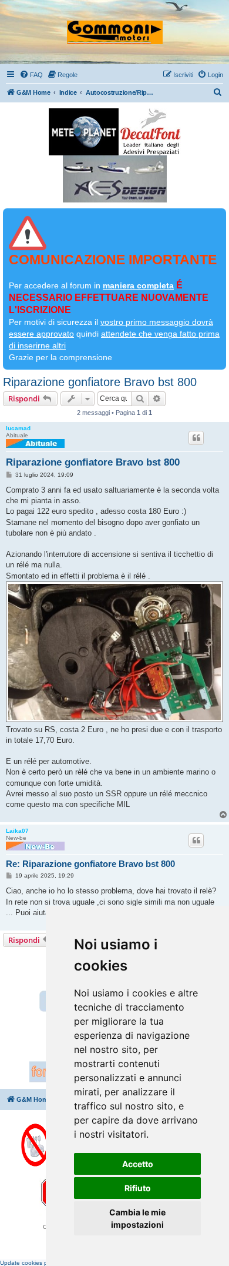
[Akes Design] (115, 178)
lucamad (18, 428)
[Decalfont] (150, 131)
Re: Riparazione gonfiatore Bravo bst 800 (90, 864)
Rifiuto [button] (137, 1188)
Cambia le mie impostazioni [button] (137, 1218)
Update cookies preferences (38, 1263)
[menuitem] (31, 75)
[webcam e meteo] (84, 131)
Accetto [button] (137, 1164)
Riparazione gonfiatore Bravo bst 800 (100, 382)
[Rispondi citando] (196, 438)
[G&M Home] (115, 27)
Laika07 (17, 831)
